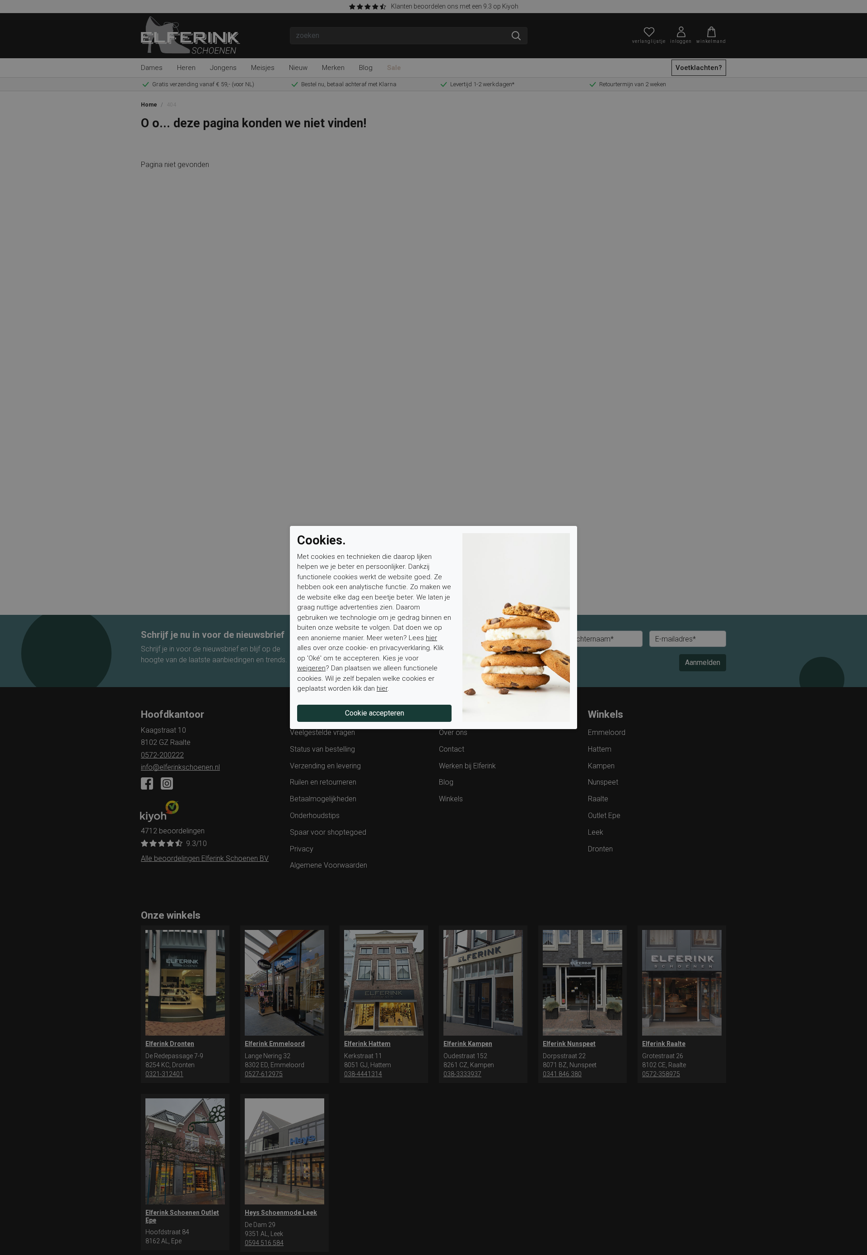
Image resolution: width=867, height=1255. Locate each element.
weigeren (311, 668)
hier (431, 638)
